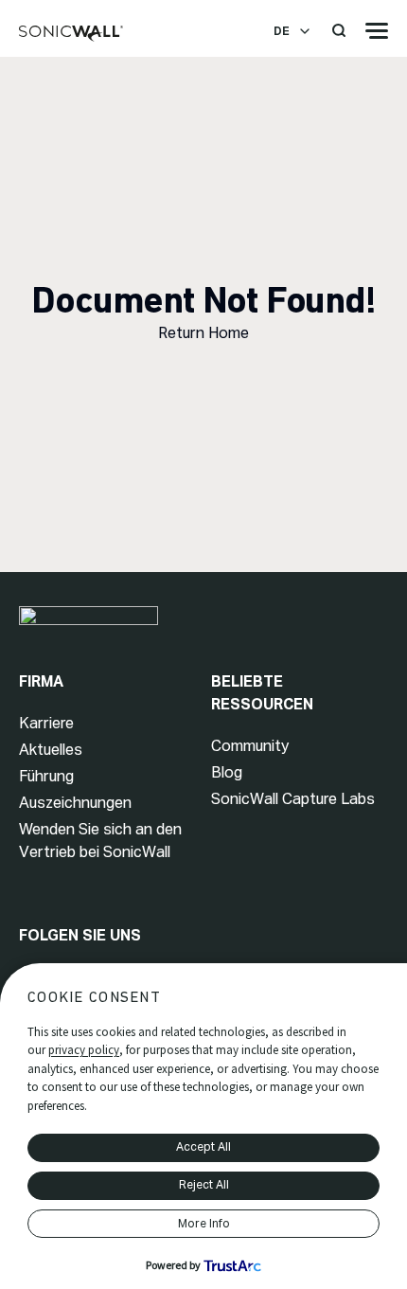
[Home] (71, 34)
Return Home (203, 333)
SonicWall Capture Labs (293, 799)
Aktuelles (50, 750)
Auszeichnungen (75, 803)
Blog (226, 772)
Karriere (46, 723)
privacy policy (83, 1050)
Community (250, 746)
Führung (46, 776)
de (282, 31)
